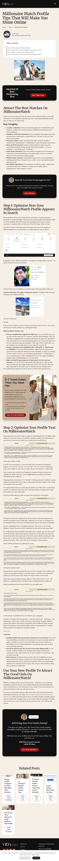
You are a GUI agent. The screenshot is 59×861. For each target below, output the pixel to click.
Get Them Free (38, 95)
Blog (10, 27)
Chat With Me (29, 193)
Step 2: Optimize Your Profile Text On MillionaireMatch (20, 52)
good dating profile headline (38, 325)
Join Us (23, 847)
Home (4, 27)
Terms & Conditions (44, 849)
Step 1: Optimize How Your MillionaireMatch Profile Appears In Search (24, 50)
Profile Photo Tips (22, 798)
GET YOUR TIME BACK (29, 750)
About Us (24, 844)
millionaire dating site (15, 116)
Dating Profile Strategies (21, 27)
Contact (23, 849)
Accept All (36, 858)
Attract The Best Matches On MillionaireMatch (18, 48)
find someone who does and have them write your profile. (27, 467)
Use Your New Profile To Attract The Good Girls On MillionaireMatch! (24, 54)
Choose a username (22, 354)
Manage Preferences (25, 858)
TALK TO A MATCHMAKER (15, 415)
